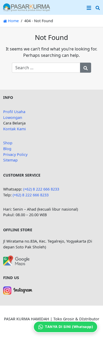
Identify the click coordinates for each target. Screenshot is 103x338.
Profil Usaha (14, 111)
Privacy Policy (15, 154)
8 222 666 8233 (35, 194)
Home (13, 20)
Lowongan (12, 117)
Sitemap (10, 160)
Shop (7, 142)
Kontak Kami (14, 128)
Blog (7, 148)
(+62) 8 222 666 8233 (41, 189)
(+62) (17, 194)
